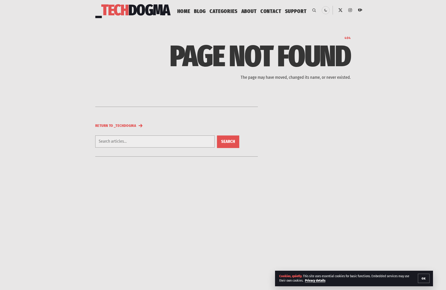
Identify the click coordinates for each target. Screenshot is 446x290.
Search (228, 141)
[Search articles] (314, 10)
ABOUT (249, 11)
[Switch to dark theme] (326, 10)
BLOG (200, 11)
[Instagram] (350, 10)
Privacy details (315, 281)
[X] (340, 10)
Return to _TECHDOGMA (119, 125)
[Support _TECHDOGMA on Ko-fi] (360, 10)
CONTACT (270, 11)
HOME (183, 11)
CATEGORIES (223, 11)
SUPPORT (296, 11)
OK (424, 278)
